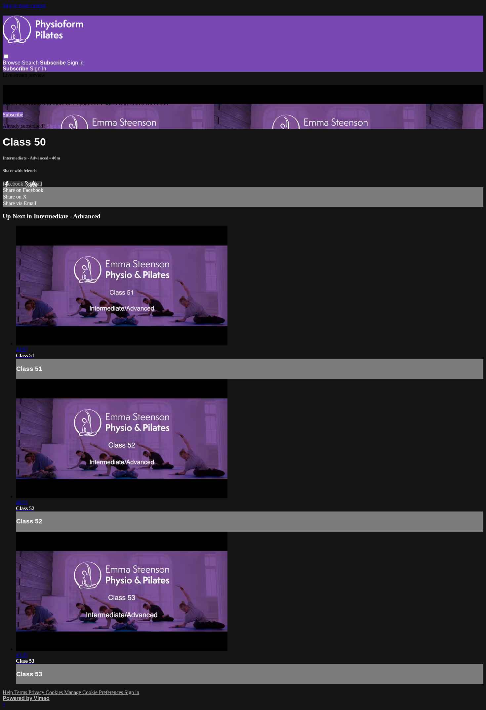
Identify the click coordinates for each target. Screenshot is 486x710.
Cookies (55, 692)
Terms (21, 692)
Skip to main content (24, 5)
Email (36, 184)
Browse (12, 63)
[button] (6, 56)
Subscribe (13, 114)
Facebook (13, 184)
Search (31, 63)
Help (8, 692)
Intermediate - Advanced (26, 157)
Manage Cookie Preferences (94, 692)
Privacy (37, 692)
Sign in (75, 63)
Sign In (38, 68)
